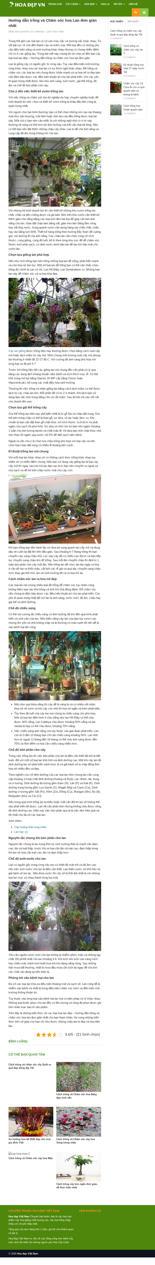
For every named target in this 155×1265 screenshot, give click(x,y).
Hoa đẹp (89, 4)
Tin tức (118, 4)
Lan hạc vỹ (21, 831)
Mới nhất (133, 21)
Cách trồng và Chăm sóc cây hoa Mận (31, 1158)
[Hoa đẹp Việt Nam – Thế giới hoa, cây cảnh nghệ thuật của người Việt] (27, 4)
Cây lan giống (17, 350)
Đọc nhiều (116, 21)
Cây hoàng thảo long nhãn (30, 827)
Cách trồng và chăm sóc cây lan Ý (133, 49)
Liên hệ (133, 4)
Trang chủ (55, 4)
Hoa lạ (105, 4)
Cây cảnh (72, 4)
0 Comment (116, 38)
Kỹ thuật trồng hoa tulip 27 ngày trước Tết (133, 68)
